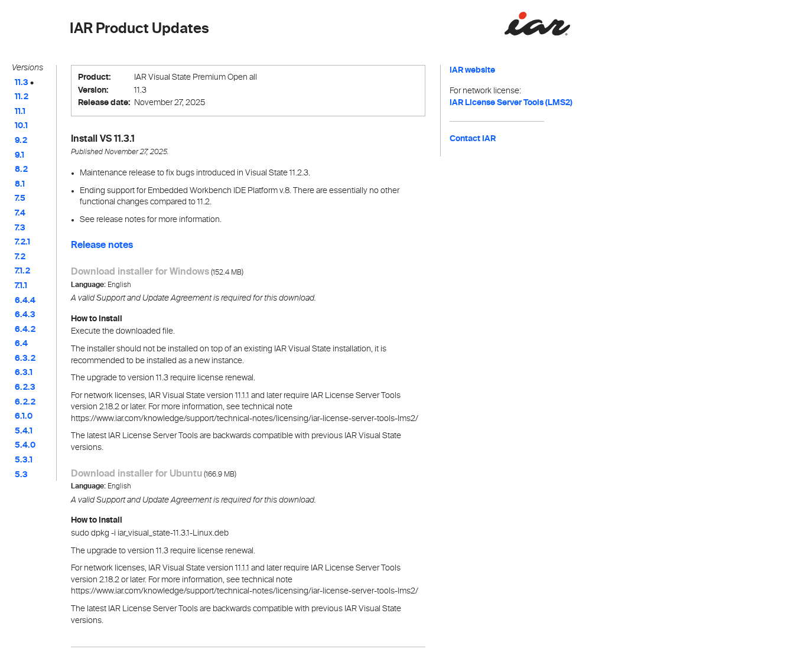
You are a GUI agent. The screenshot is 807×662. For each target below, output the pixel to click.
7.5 (20, 198)
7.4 (20, 213)
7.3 (20, 228)
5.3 (21, 475)
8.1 (20, 184)
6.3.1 (23, 372)
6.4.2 (25, 329)
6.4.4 (25, 300)
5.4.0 (25, 445)
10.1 (21, 126)
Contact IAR (473, 139)
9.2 (21, 140)
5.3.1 (23, 460)
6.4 (21, 344)
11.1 (20, 111)
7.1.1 (21, 286)
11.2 (21, 97)
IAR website (472, 70)
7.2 (20, 257)
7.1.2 (22, 271)
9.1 (19, 155)
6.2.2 (25, 402)
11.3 (21, 83)
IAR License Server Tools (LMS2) (511, 103)
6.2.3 (25, 387)
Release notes (102, 245)
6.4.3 (25, 315)
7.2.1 (22, 242)
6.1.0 (23, 416)
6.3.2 (25, 358)
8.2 (21, 169)
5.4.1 (23, 431)
